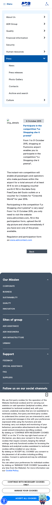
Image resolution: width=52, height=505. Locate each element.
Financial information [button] (17, 38)
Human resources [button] (15, 51)
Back (31, 251)
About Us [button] (10, 17)
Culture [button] (10, 100)
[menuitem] (9, 286)
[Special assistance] (47, 4)
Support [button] (8, 354)
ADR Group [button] (11, 24)
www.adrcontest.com (21, 240)
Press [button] (8, 58)
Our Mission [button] (11, 280)
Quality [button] (10, 31)
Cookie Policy (12, 470)
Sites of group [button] (12, 320)
